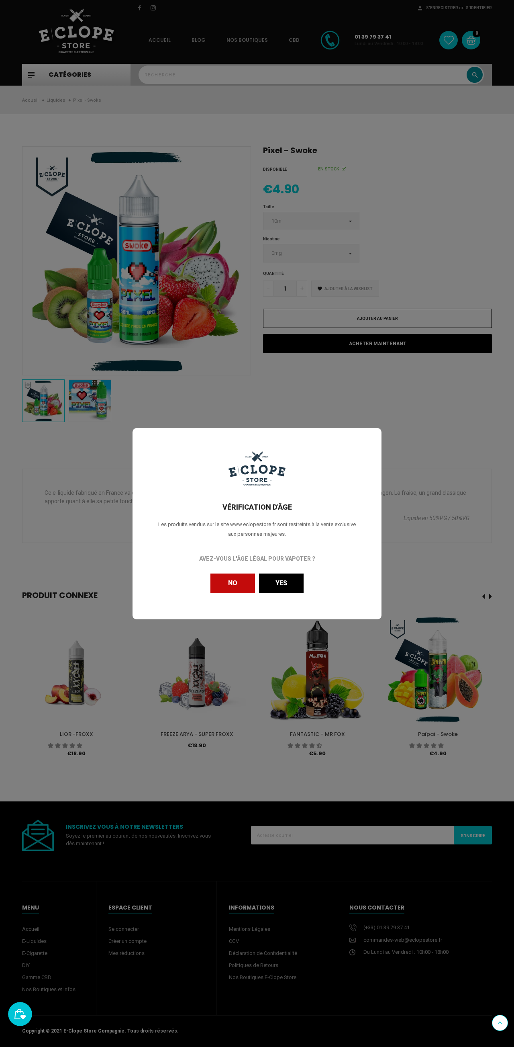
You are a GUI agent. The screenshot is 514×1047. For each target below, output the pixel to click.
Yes (281, 583)
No (232, 583)
